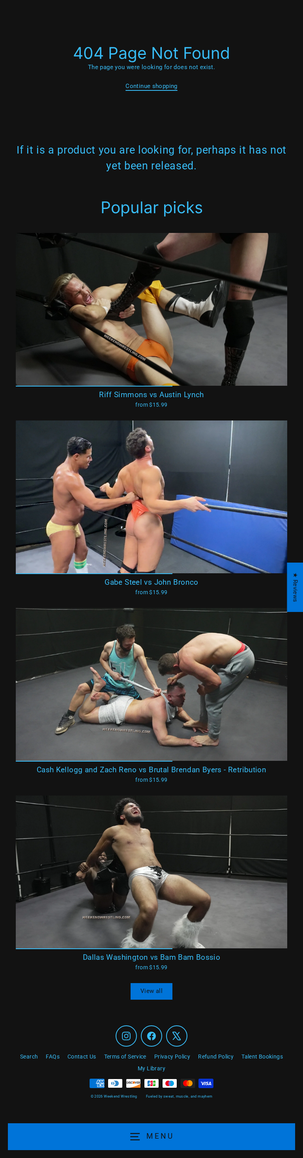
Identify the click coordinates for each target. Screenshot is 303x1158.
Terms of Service (125, 1056)
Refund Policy (216, 1056)
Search (29, 1056)
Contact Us (81, 1056)
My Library (151, 1068)
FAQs (53, 1056)
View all (151, 991)
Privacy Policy (172, 1056)
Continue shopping (151, 86)
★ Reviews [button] (295, 587)
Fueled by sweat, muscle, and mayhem (179, 1096)
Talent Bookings (262, 1056)
